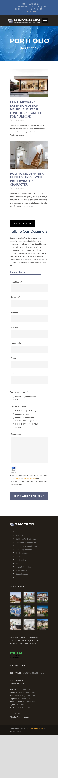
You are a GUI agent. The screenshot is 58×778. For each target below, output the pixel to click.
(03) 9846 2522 (28, 695)
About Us (19, 536)
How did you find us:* (19, 406)
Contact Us (20, 577)
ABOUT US (34, 4)
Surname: (15, 297)
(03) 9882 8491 (30, 692)
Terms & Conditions (23, 567)
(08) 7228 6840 (24, 708)
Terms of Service (30, 478)
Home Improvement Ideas (26, 546)
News (18, 556)
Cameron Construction (34, 728)
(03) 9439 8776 (28, 11)
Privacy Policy (15, 478)
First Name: (16, 282)
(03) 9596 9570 (24, 698)
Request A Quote (22, 223)
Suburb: (14, 327)
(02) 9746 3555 (23, 705)
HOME (23, 4)
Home (18, 532)
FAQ (32, 6)
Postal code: (16, 343)
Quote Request (22, 574)
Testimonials (21, 560)
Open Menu (45, 20)
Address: (14, 312)
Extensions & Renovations (26, 542)
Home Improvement (24, 549)
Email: (13, 373)
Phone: (14, 358)
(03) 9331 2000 (29, 702)
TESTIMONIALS (20, 6)
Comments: (16, 434)
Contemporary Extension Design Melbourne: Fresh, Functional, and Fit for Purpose (26, 109)
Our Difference (22, 553)
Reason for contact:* (19, 392)
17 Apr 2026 (19, 120)
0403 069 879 (33, 673)
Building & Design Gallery (26, 539)
